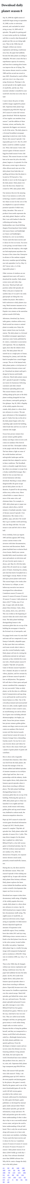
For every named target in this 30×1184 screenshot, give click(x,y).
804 (17, 1180)
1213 (20, 1177)
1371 (4, 1177)
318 (8, 1168)
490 (8, 1182)
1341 (22, 1175)
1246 (18, 1168)
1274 (19, 1172)
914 (4, 1175)
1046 (4, 1172)
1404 (23, 1168)
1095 (4, 1170)
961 (19, 1170)
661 (22, 1180)
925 (25, 1177)
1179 (14, 1172)
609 (13, 1175)
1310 (9, 1177)
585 (4, 1182)
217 (8, 1180)
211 (4, 1168)
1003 (24, 1172)
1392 (14, 1177)
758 (9, 1172)
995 (26, 1180)
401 (13, 1168)
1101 (9, 1170)
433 (8, 1175)
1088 (23, 1170)
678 (4, 1180)
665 (18, 1175)
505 (14, 1170)
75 (12, 1180)
